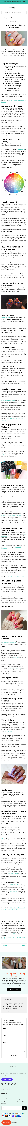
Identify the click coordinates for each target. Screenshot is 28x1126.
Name (4, 1028)
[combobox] (14, 12)
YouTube (11, 939)
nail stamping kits (13, 873)
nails (20, 921)
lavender (15, 657)
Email (4, 1035)
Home (2, 17)
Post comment (14, 1055)
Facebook (6, 937)
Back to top (13, 1066)
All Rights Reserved (14, 1122)
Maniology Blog (8, 17)
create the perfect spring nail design (11, 515)
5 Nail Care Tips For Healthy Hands (15, 576)
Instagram (12, 937)
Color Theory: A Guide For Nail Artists (9, 18)
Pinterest (18, 937)
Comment (5, 1042)
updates (13, 934)
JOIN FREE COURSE (14, 989)
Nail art (3, 838)
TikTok (23, 937)
